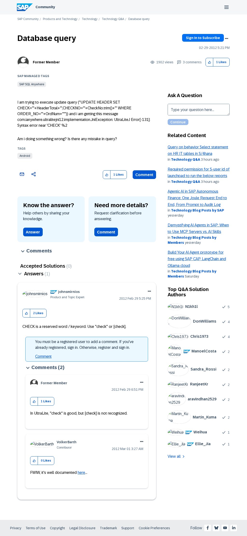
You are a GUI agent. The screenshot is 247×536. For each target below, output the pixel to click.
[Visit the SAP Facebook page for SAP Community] (208, 528)
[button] (209, 62)
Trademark (108, 528)
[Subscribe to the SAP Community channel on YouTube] (225, 528)
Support (127, 528)
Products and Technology (60, 19)
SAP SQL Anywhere (31, 84)
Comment (144, 175)
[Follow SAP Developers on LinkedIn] (234, 528)
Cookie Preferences (154, 528)
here (81, 472)
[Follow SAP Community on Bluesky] (216, 528)
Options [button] (226, 38)
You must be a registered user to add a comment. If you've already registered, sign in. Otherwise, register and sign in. (84, 345)
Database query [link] (139, 19)
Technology (89, 19)
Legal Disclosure (82, 528)
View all (174, 456)
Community (45, 7)
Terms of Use (36, 528)
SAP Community (28, 19)
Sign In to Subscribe (203, 38)
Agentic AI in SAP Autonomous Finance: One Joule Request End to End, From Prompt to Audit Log (197, 198)
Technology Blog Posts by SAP (197, 210)
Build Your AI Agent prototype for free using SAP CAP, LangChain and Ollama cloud (197, 259)
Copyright (57, 528)
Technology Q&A (113, 19)
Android (25, 156)
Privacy (15, 528)
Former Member (46, 62)
